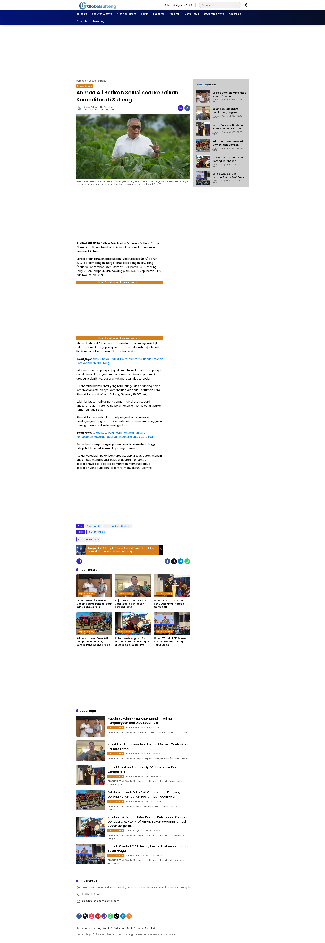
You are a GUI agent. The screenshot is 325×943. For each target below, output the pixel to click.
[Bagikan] (187, 108)
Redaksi (150, 928)
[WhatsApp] (187, 561)
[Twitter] (174, 561)
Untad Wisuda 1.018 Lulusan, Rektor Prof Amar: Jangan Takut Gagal (171, 642)
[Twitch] (104, 916)
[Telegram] (180, 561)
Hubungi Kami (100, 928)
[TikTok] (116, 916)
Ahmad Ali (94, 526)
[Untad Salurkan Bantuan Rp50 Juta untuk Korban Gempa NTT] (172, 585)
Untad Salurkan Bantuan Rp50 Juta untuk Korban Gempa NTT (169, 604)
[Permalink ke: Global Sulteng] (80, 108)
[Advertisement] (162, 52)
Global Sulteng (91, 107)
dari (78, 374)
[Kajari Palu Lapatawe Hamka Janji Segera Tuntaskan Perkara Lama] (133, 585)
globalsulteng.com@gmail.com (100, 901)
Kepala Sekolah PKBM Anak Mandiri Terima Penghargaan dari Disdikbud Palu (94, 604)
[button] (237, 5)
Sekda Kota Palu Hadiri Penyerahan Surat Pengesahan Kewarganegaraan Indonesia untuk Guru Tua (114, 435)
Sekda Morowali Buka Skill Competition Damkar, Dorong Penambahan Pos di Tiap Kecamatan (93, 642)
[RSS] (129, 916)
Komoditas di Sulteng (119, 526)
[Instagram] (91, 916)
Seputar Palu (98, 531)
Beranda (81, 928)
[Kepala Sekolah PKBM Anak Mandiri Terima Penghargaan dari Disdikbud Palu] (94, 585)
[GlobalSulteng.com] (112, 5)
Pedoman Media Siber (126, 928)
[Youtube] (98, 916)
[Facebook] (167, 561)
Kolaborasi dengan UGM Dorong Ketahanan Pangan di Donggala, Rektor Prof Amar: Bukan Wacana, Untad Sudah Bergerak (133, 642)
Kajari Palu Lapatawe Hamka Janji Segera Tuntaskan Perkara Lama (132, 604)
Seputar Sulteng (84, 86)
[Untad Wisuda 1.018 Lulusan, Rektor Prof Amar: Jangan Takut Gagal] (172, 623)
